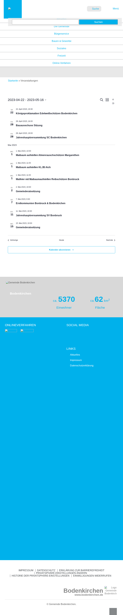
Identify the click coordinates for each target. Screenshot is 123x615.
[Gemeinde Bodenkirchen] (12, 14)
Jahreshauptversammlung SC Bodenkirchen (41, 137)
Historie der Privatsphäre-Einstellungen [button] (40, 575)
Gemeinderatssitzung (28, 191)
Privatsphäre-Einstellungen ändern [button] (61, 573)
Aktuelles (75, 354)
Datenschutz (46, 570)
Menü (115, 8)
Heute (61, 240)
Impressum (76, 360)
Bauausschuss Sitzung (29, 125)
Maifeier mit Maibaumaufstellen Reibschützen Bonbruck (47, 179)
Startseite (13, 80)
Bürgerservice (61, 33)
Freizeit (62, 55)
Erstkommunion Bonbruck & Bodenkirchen (40, 203)
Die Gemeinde (61, 26)
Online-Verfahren (61, 63)
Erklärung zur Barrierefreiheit (81, 570)
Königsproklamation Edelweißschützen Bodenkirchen (46, 113)
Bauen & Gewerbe (61, 41)
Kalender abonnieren (59, 250)
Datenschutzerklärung (81, 365)
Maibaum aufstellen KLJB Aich (33, 167)
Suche (95, 8)
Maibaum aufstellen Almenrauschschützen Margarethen (47, 155)
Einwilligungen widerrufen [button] (92, 575)
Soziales (61, 48)
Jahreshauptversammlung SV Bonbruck (39, 215)
